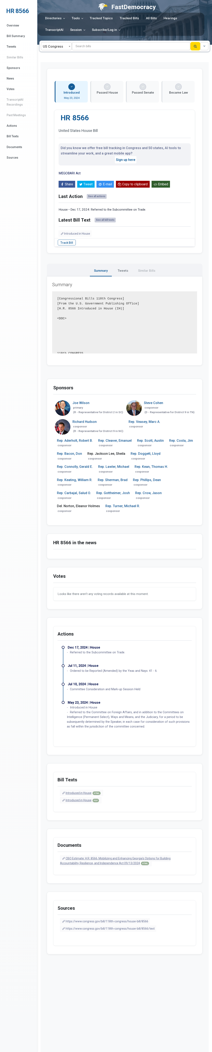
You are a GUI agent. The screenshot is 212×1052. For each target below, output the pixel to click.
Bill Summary (16, 36)
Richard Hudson (84, 422)
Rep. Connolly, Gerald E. (75, 467)
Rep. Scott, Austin (150, 441)
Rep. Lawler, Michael (113, 467)
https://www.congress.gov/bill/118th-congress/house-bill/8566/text (110, 928)
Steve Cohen (153, 403)
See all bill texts (105, 219)
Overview (13, 25)
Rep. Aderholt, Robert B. (75, 441)
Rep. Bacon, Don (69, 454)
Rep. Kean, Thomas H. (151, 467)
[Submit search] (195, 46)
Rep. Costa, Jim (181, 441)
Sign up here (125, 160)
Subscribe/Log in (104, 30)
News (10, 78)
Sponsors (13, 68)
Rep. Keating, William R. (74, 480)
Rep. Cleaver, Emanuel (115, 441)
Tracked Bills (129, 18)
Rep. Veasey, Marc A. (144, 422)
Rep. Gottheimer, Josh (113, 493)
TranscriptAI (54, 30)
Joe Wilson (80, 403)
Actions (12, 125)
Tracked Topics (101, 18)
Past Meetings (16, 115)
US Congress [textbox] (53, 46)
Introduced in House (77, 233)
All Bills (151, 18)
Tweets (11, 46)
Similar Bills (15, 57)
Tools (76, 18)
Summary (101, 271)
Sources (12, 157)
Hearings (170, 18)
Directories (53, 18)
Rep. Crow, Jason (148, 493)
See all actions (96, 196)
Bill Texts (13, 136)
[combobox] (56, 46)
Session (76, 30)
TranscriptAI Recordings (15, 102)
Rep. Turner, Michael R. (122, 506)
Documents (14, 147)
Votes (10, 89)
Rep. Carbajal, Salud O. (74, 493)
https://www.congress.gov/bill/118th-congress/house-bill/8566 (107, 921)
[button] (204, 46)
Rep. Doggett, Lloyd (145, 454)
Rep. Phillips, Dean (147, 480)
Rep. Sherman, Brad (113, 480)
